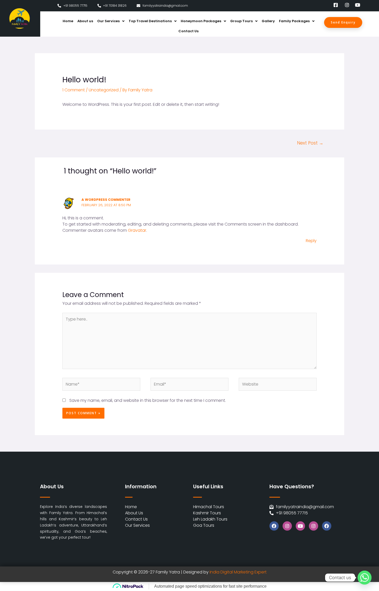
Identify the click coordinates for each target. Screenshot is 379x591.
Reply (311, 241)
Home (68, 21)
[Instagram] (287, 526)
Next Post (310, 143)
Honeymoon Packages (201, 21)
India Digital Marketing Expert (238, 572)
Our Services (108, 21)
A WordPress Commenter (105, 199)
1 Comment (73, 90)
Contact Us (188, 31)
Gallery (268, 21)
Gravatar (137, 230)
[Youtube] (300, 526)
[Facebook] (274, 526)
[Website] (278, 385)
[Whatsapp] (365, 578)
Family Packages (294, 21)
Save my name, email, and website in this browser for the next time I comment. (147, 400)
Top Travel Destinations (150, 21)
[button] (111, 21)
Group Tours (241, 21)
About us (85, 21)
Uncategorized (104, 90)
